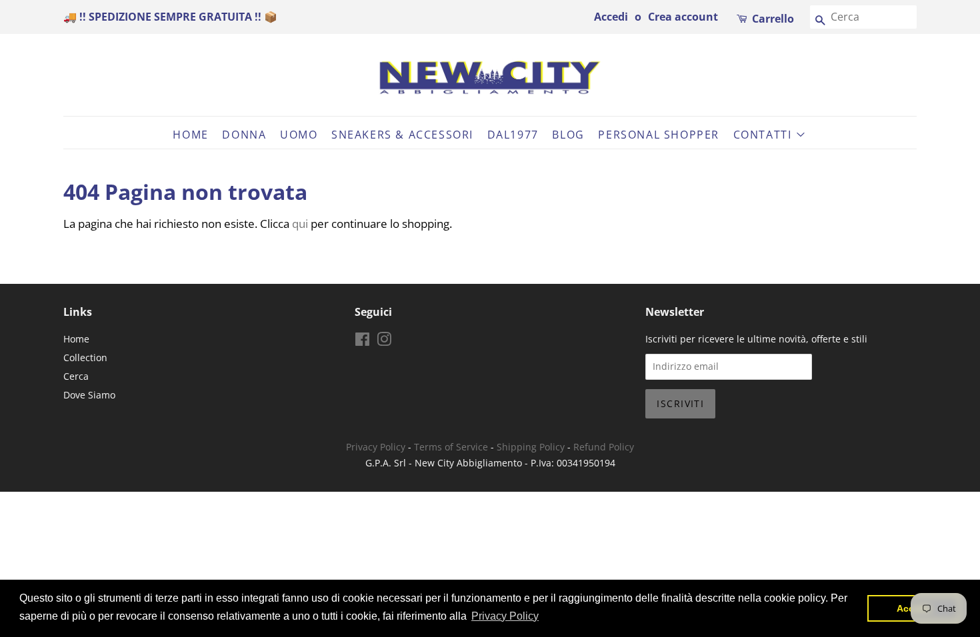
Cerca (76, 376)
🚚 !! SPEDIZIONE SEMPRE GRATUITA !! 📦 (170, 16)
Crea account (683, 16)
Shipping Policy (531, 446)
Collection (85, 357)
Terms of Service (451, 446)
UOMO (298, 134)
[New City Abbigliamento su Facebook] (362, 341)
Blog (568, 134)
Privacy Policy (375, 446)
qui (300, 223)
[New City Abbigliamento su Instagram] (384, 341)
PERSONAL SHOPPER (658, 134)
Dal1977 (513, 134)
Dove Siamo (89, 394)
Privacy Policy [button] (505, 616)
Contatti (764, 134)
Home (190, 134)
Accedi (611, 16)
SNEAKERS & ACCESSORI (402, 134)
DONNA (244, 134)
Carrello (773, 18)
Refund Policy (603, 446)
